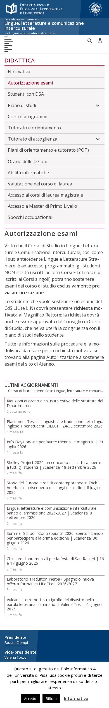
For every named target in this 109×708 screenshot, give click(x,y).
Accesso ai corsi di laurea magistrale (45, 195)
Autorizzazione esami (30, 83)
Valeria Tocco (15, 657)
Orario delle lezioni (27, 161)
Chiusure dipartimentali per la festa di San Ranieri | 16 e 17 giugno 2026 (55, 561)
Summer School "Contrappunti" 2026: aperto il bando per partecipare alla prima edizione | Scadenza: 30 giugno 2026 (55, 538)
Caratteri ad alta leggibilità (100, 40)
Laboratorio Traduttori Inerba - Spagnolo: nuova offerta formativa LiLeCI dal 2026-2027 (50, 581)
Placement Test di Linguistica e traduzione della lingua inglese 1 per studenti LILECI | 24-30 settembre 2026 (56, 424)
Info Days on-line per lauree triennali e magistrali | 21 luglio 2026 (55, 444)
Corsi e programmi (27, 116)
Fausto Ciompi (16, 642)
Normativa (19, 72)
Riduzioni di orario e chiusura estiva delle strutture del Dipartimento (55, 403)
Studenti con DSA (26, 94)
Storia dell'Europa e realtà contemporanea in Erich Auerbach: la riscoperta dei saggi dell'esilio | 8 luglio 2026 (53, 487)
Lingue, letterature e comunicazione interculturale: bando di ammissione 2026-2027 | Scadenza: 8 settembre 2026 (52, 513)
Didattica (19, 60)
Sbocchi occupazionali (30, 217)
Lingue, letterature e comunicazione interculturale (44, 26)
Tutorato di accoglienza (32, 139)
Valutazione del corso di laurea (40, 184)
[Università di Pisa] (96, 16)
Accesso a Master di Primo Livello (42, 206)
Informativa (76, 698)
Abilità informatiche (28, 173)
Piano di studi (22, 105)
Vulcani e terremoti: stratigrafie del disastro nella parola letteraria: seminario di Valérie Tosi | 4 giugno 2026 (54, 604)
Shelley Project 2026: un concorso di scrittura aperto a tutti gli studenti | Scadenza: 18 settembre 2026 (54, 465)
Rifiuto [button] (51, 698)
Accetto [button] (30, 698)
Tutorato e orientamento (34, 128)
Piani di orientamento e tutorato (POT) (48, 150)
